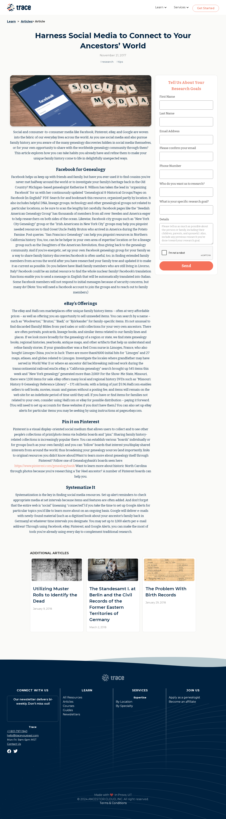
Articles (26, 21)
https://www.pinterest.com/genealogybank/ (45, 466)
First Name (167, 96)
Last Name (166, 113)
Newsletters (71, 714)
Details (164, 219)
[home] (19, 7)
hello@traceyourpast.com (23, 735)
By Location (124, 701)
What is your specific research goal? (184, 201)
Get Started (205, 8)
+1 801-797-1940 (17, 731)
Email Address (169, 131)
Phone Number (170, 166)
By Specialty (124, 706)
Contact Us (14, 744)
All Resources (72, 697)
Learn (11, 21)
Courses (68, 706)
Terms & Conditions (113, 803)
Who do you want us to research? (182, 183)
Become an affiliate (182, 701)
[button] (161, 7)
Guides (68, 710)
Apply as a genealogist (184, 697)
